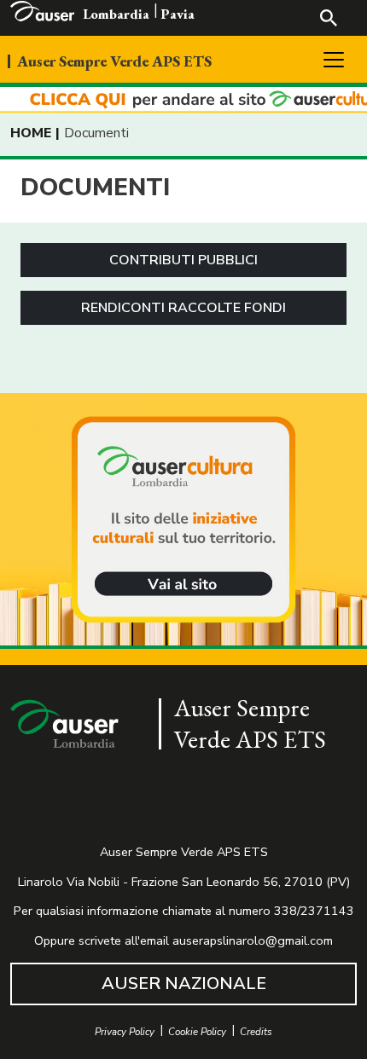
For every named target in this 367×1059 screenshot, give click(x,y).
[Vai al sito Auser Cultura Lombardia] (183, 100)
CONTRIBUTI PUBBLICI (183, 260)
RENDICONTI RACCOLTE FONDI (183, 307)
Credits (256, 1032)
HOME (30, 133)
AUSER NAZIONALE (184, 983)
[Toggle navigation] (334, 59)
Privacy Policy (124, 1032)
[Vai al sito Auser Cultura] (183, 521)
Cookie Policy (197, 1032)
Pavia (177, 14)
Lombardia (116, 14)
